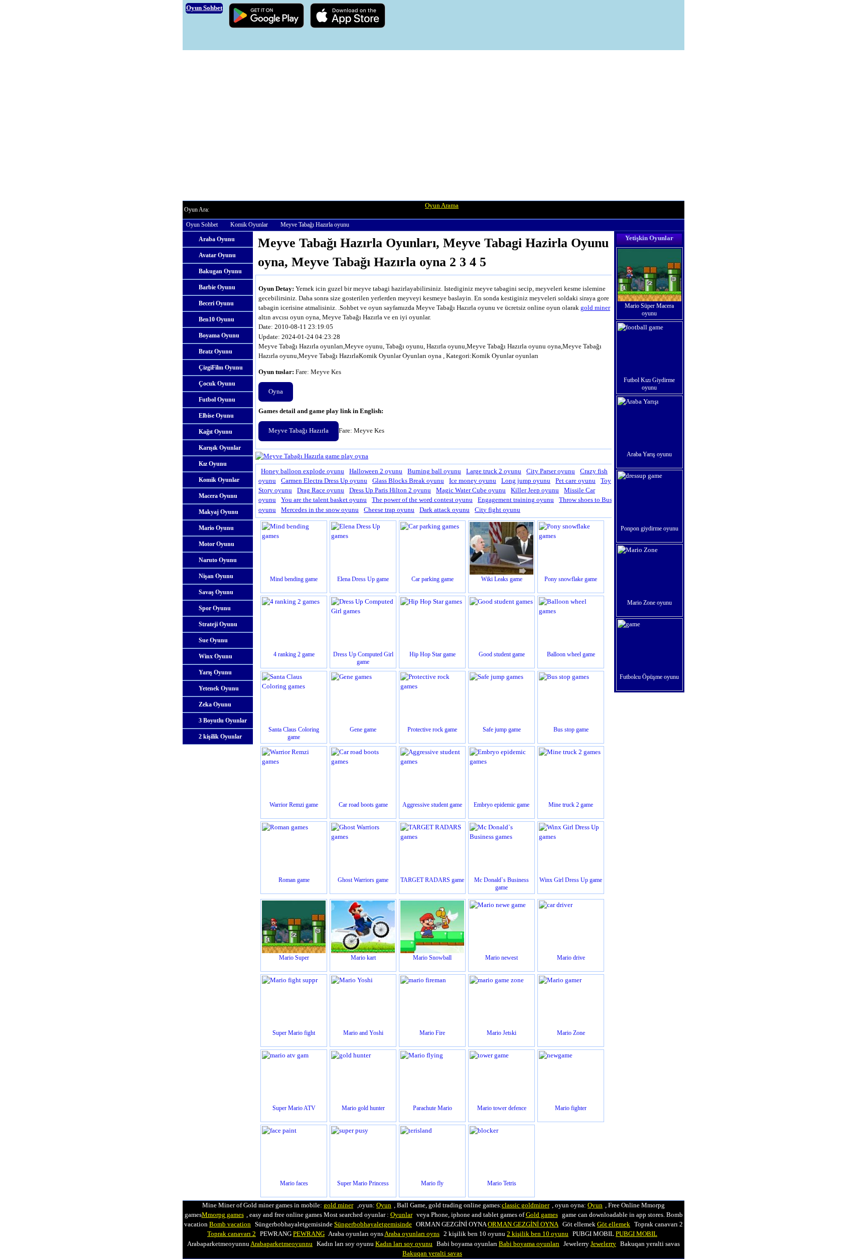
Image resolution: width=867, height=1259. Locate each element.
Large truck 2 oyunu (493, 471)
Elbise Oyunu (216, 416)
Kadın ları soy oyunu (403, 1243)
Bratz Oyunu (215, 351)
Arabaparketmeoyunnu (281, 1243)
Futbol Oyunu (217, 400)
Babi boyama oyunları (529, 1243)
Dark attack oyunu (444, 509)
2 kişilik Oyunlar (220, 737)
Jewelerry (603, 1243)
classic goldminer (525, 1205)
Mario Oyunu (216, 528)
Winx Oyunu (215, 656)
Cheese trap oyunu (389, 509)
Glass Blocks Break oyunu (408, 480)
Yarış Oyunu (215, 672)
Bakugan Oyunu (220, 271)
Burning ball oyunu (434, 471)
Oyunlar (401, 1214)
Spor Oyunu (215, 608)
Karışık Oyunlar (220, 448)
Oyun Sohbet (202, 225)
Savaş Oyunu (216, 592)
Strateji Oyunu (218, 624)
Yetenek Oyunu (219, 688)
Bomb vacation (230, 1224)
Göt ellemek (613, 1224)
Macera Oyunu (218, 496)
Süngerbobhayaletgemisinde (373, 1224)
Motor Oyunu (216, 544)
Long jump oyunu (525, 480)
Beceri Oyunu (216, 303)
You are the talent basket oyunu (324, 499)
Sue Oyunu (213, 640)
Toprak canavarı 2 (231, 1233)
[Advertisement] (433, 125)
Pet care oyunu (575, 480)
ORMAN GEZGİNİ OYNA (523, 1224)
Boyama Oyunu (219, 335)
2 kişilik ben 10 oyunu (537, 1233)
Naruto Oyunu (218, 560)
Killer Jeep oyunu (535, 490)
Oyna (275, 391)
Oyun (383, 1205)
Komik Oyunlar (249, 225)
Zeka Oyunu (215, 704)
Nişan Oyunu (216, 576)
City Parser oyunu (550, 471)
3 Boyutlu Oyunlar (223, 720)
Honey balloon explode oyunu (302, 471)
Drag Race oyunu (320, 490)
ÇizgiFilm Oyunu (221, 368)
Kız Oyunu (213, 464)
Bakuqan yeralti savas (432, 1253)
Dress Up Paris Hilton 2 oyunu (390, 490)
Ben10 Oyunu (216, 319)
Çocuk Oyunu (217, 384)
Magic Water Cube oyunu (471, 490)
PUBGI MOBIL (636, 1233)
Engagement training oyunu (516, 499)
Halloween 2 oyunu (375, 471)
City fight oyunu (497, 509)
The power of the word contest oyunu (422, 499)
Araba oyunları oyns (412, 1233)
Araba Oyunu (217, 239)
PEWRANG (309, 1233)
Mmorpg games (223, 1214)
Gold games (542, 1214)
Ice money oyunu (472, 480)
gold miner (595, 307)
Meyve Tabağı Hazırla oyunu (314, 225)
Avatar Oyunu (217, 255)
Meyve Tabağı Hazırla (298, 430)
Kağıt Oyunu (215, 432)
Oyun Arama (442, 205)
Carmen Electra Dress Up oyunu (324, 480)
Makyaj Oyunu (218, 512)
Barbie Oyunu (217, 287)
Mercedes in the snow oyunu (320, 509)
